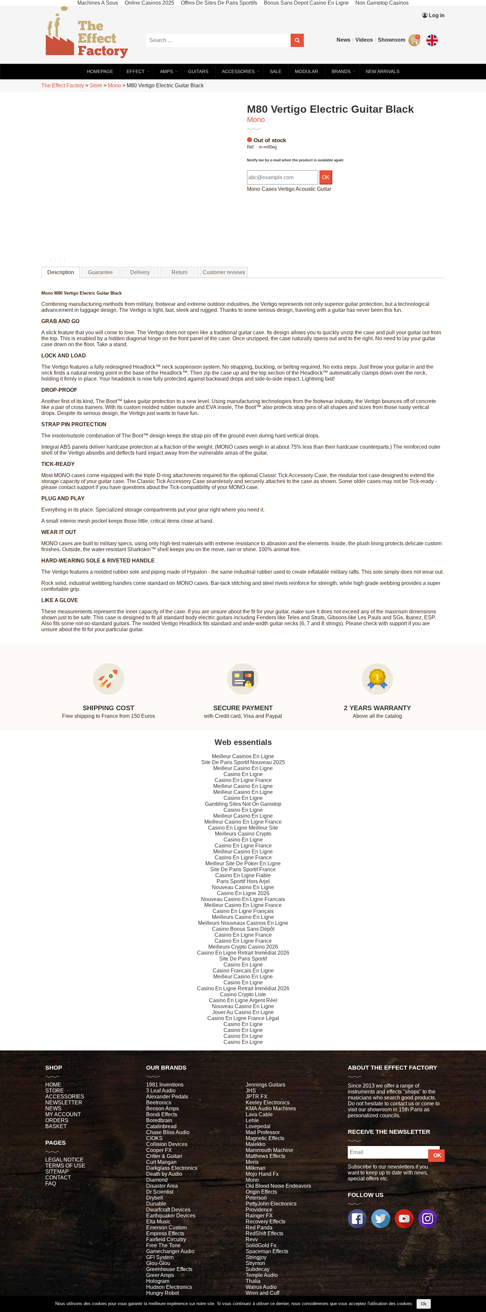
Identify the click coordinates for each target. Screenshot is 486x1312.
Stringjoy (256, 1257)
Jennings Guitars (265, 1084)
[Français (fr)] (433, 25)
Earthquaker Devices (170, 1215)
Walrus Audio (261, 1287)
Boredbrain (159, 1120)
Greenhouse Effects (169, 1269)
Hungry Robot (162, 1293)
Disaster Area (162, 1186)
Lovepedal (258, 1126)
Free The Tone (163, 1245)
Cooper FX (159, 1150)
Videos (364, 40)
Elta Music (158, 1221)
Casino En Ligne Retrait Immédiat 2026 (243, 953)
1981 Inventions (164, 1084)
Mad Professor (263, 1132)
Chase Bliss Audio (167, 1132)
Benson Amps (162, 1108)
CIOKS (154, 1138)
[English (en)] (433, 39)
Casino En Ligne (243, 774)
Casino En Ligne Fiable (243, 875)
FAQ (50, 1183)
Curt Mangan (161, 1162)
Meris (252, 1162)
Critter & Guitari (164, 1156)
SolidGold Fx (261, 1245)
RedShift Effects (264, 1233)
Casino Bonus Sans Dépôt (243, 929)
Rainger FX (259, 1215)
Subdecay (257, 1269)
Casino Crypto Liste (243, 994)
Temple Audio (262, 1275)
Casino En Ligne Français (243, 911)
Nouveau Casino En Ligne (243, 887)
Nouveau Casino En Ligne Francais (243, 899)
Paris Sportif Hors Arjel (243, 881)
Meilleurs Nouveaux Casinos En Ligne (243, 923)
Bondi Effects (161, 1114)
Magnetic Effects (265, 1138)
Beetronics (158, 1102)
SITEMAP (57, 1171)
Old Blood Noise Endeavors (278, 1186)
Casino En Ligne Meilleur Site (243, 828)
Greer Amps (160, 1275)
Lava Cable (259, 1114)
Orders (56, 1120)
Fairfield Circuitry (166, 1239)
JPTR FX (256, 1096)
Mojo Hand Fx (262, 1174)
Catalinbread (161, 1126)
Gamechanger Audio (170, 1251)
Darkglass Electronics (171, 1168)
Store (54, 1090)
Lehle (252, 1120)
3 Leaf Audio (161, 1090)
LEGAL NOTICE (64, 1160)
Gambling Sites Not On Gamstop (243, 804)
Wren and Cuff (262, 1293)
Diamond (157, 1180)
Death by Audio (164, 1174)
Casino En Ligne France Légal (243, 1018)
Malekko (255, 1144)
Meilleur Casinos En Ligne (243, 756)
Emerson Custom (166, 1227)
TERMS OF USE (65, 1165)
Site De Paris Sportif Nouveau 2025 (243, 762)
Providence (259, 1209)
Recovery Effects (265, 1221)
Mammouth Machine (269, 1150)
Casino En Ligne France (243, 780)
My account (63, 1114)
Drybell (154, 1198)
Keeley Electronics (268, 1102)
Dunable (156, 1204)
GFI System (160, 1257)
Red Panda (259, 1227)
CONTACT (58, 1177)
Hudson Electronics (169, 1287)
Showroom (391, 40)
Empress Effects (165, 1233)
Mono (256, 119)
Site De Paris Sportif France (243, 869)
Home (53, 1084)
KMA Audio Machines (271, 1108)
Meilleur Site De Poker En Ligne (243, 863)
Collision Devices (166, 1144)
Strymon (255, 1263)
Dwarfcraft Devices (168, 1209)
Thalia (253, 1281)
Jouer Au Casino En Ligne (243, 1012)
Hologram (157, 1281)
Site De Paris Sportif (243, 959)
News (343, 40)
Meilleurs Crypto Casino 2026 (243, 947)
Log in (436, 15)
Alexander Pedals (167, 1096)
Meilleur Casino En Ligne (243, 768)
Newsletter (63, 1102)
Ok (423, 1303)
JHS (251, 1090)
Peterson (256, 1198)
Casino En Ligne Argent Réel (243, 1000)
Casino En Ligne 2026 (243, 893)
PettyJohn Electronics (271, 1204)
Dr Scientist (159, 1192)
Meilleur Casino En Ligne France (243, 822)
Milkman (255, 1168)
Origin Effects (261, 1192)
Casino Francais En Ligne (243, 970)
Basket (56, 1126)
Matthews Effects (265, 1156)
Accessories (64, 1096)
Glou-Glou (158, 1263)
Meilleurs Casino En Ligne (243, 917)
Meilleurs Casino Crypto (243, 834)
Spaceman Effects (267, 1251)
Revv (252, 1239)
